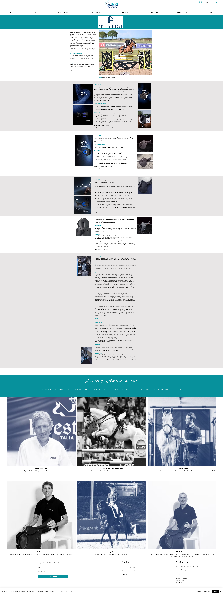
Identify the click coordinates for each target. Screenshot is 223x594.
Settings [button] (199, 591)
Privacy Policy (69, 591)
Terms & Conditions (181, 578)
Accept (215, 591)
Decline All (207, 591)
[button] (200, 2)
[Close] (221, 591)
